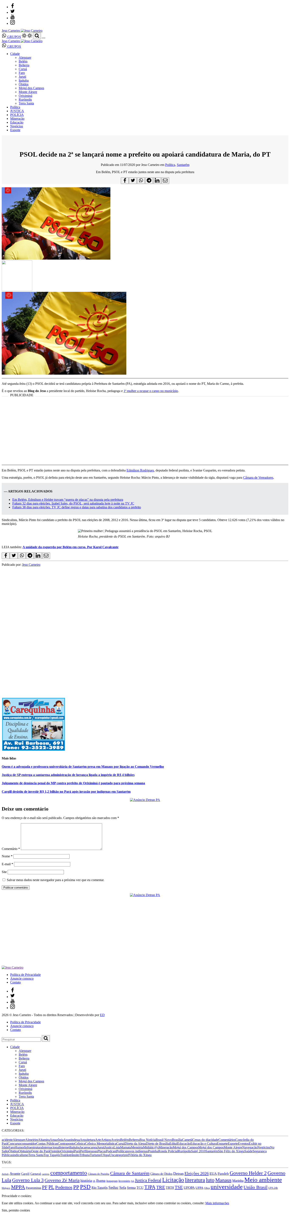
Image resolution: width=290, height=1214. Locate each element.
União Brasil (255, 1187)
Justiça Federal (148, 1180)
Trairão (65, 1155)
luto (210, 1180)
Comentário (11, 849)
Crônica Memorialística (100, 1143)
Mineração (17, 118)
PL (51, 1187)
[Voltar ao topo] (4, 1192)
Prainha (153, 1151)
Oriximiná (25, 95)
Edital (173, 1143)
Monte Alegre (28, 92)
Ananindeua (71, 1140)
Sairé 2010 (198, 1151)
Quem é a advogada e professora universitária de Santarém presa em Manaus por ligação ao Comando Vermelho (83, 766)
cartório (45, 1174)
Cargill (25, 1173)
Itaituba (24, 80)
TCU (140, 1187)
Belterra (24, 65)
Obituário (24, 1151)
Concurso (14, 1143)
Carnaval (35, 1173)
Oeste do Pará (40, 1151)
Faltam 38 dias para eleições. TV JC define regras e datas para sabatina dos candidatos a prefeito (76, 507)
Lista (117, 1147)
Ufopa (105, 1155)
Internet (64, 1147)
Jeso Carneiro (31, 564)
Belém (23, 61)
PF (45, 1187)
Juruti (22, 76)
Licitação (173, 1180)
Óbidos (23, 84)
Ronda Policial (168, 1151)
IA (94, 1181)
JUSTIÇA (17, 111)
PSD (85, 1187)
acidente (7, 1140)
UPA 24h (273, 1187)
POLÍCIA (17, 115)
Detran (178, 1173)
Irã (132, 1181)
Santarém (183, 165)
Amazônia (56, 1140)
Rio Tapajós (100, 1187)
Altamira (44, 1140)
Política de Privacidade (25, 974)
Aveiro (115, 1140)
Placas (101, 1151)
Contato (15, 982)
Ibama (101, 1181)
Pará (77, 1151)
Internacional (50, 1147)
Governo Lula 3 (28, 1180)
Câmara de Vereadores (258, 477)
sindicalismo (20, 1155)
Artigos (106, 1140)
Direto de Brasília (157, 1143)
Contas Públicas (47, 1143)
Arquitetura (87, 1140)
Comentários (226, 1140)
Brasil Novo (164, 1140)
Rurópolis (25, 99)
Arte (98, 1140)
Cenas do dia (201, 1140)
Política (15, 107)
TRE (160, 1187)
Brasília (177, 1140)
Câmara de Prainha (98, 1173)
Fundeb (223, 1174)
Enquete (222, 1143)
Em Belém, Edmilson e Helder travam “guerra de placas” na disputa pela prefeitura (67, 499)
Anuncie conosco (22, 978)
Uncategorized (119, 1155)
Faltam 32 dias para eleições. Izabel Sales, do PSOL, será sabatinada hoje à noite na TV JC (73, 503)
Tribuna (84, 1155)
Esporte (15, 130)
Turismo (95, 1155)
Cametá (187, 1140)
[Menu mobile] (43, 38)
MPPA (18, 1187)
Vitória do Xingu (140, 1155)
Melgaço (6, 1188)
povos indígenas (137, 1151)
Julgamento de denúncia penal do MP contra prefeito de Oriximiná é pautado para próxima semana (73, 783)
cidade (214, 1140)
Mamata (125, 1147)
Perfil (83, 1151)
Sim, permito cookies (16, 1210)
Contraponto (66, 1143)
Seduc (113, 1187)
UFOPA (189, 1188)
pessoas (92, 1151)
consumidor (28, 1143)
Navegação (249, 1147)
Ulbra (207, 1188)
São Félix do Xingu (231, 1151)
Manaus (223, 1180)
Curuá (23, 69)
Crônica (80, 1143)
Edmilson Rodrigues (140, 470)
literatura (195, 1180)
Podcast (111, 1151)
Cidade (15, 54)
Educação (16, 122)
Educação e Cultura (203, 1143)
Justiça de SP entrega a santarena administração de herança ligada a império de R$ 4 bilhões (68, 775)
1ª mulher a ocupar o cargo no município (151, 391)
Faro (22, 73)
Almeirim (31, 1140)
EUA (213, 1174)
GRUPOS (13, 37)
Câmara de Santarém (129, 1173)
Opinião (55, 1151)
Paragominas (33, 1187)
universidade (227, 1186)
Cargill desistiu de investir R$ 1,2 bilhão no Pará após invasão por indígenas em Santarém (66, 791)
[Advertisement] (145, 433)
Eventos (243, 1143)
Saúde (248, 1151)
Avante (15, 1173)
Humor (19, 1147)
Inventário (124, 1180)
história (86, 1180)
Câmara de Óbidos (161, 1173)
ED (102, 1015)
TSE (179, 1187)
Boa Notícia (147, 1140)
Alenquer (25, 57)
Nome (7, 856)
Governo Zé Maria (62, 1180)
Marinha (238, 1180)
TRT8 (170, 1188)
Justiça (109, 1147)
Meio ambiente (263, 1179)
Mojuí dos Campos (31, 88)
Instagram (112, 1180)
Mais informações (217, 1203)
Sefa (122, 1187)
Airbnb (5, 1174)
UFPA (199, 1187)
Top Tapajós (52, 1155)
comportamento (68, 1173)
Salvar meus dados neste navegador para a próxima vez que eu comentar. (55, 880)
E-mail (7, 864)
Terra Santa (26, 103)
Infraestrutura (33, 1147)
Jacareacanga (88, 1147)
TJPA (149, 1187)
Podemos (63, 1187)
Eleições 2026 (196, 1173)
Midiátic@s (151, 1147)
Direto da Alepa (135, 1143)
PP (76, 1187)
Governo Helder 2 (248, 1173)
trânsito (74, 1155)
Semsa (131, 1187)
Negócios (16, 126)
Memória (137, 1147)
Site (4, 872)
